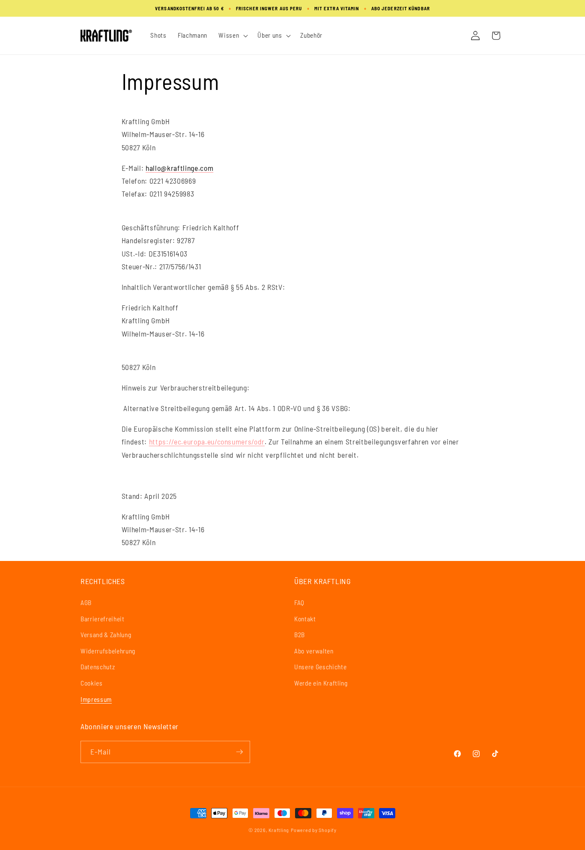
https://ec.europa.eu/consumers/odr (207, 441)
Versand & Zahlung (106, 634)
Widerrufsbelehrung (108, 651)
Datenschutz (98, 667)
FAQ (299, 602)
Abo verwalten (314, 651)
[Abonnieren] (239, 752)
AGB (86, 602)
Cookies (92, 683)
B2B (299, 634)
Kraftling (279, 830)
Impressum (96, 699)
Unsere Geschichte (320, 667)
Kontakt (305, 619)
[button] (232, 35)
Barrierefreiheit (103, 619)
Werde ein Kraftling (321, 683)
